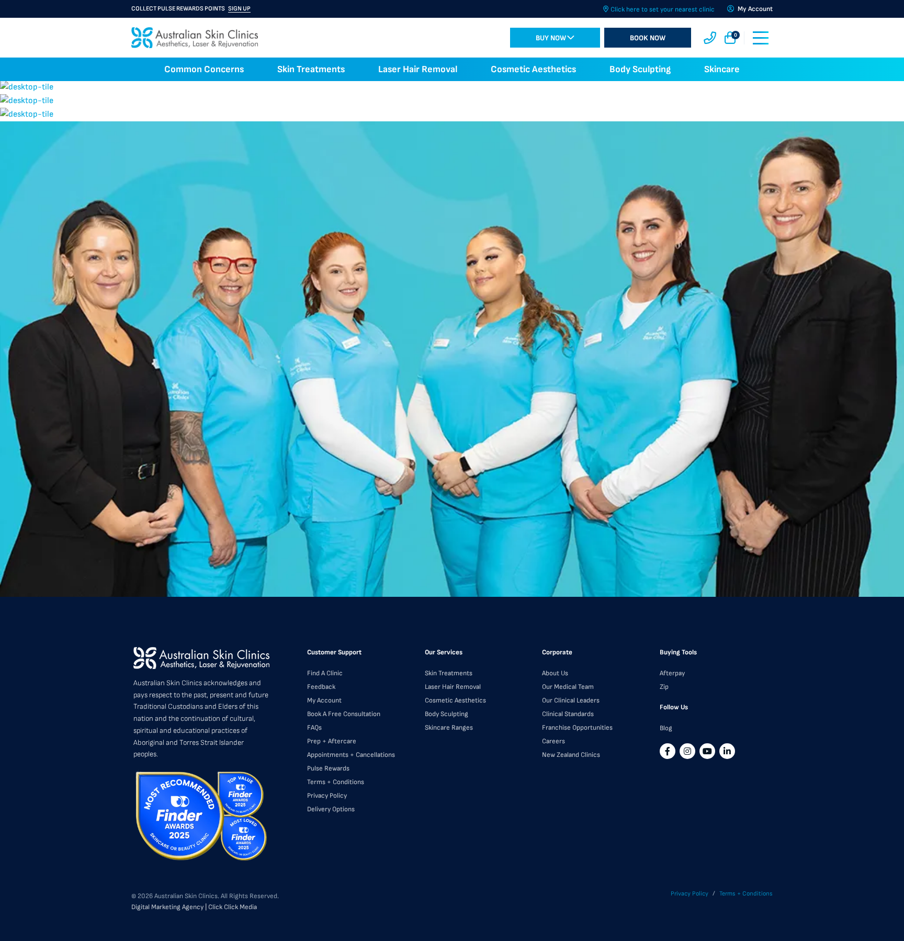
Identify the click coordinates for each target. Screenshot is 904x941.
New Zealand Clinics (571, 755)
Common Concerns (204, 69)
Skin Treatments (311, 69)
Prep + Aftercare (331, 741)
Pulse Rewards (328, 768)
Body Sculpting (640, 69)
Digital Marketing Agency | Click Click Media (194, 907)
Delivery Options (331, 809)
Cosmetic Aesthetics (533, 69)
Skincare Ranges (449, 727)
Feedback (321, 687)
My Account (324, 700)
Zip (664, 687)
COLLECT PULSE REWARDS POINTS (191, 9)
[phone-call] (710, 38)
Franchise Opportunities (577, 727)
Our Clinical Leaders (571, 700)
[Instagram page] (687, 751)
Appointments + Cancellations (351, 755)
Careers (553, 741)
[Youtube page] (707, 751)
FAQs (314, 727)
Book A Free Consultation (343, 714)
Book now (647, 37)
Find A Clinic (325, 673)
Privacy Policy (327, 795)
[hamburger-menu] (761, 37)
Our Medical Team (568, 687)
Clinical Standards (568, 714)
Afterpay (672, 673)
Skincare (722, 69)
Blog (666, 728)
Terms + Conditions (335, 782)
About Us (555, 673)
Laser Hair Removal (417, 69)
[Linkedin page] (727, 751)
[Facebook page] (667, 751)
